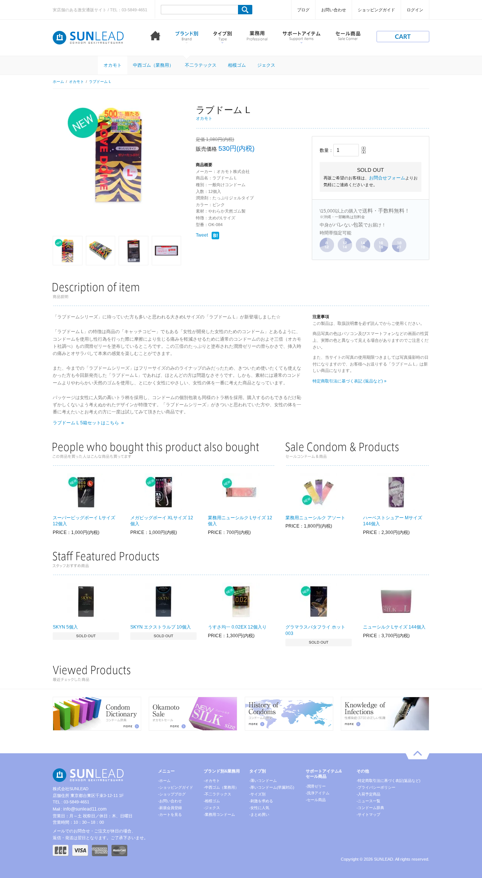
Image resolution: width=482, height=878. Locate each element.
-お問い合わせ (170, 801)
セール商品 (348, 37)
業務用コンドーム (257, 37)
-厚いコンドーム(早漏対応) (271, 787)
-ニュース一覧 (368, 801)
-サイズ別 (257, 794)
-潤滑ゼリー (316, 786)
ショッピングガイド (376, 10)
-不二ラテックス (217, 794)
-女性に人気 (259, 808)
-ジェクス (212, 808)
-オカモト (212, 781)
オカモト (113, 65)
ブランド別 (186, 37)
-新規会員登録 (170, 808)
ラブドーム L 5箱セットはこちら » (88, 422)
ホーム (155, 37)
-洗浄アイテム (317, 793)
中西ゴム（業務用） (153, 65)
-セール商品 (316, 800)
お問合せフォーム (387, 177)
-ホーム (164, 781)
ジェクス (266, 65)
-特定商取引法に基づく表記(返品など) (388, 781)
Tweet (202, 235)
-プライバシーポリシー (376, 787)
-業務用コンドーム (219, 814)
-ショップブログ (172, 794)
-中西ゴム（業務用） (221, 787)
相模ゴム (237, 65)
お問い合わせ (333, 10)
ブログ (303, 10)
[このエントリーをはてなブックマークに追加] (215, 235)
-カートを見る (170, 814)
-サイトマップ (368, 814)
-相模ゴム (212, 801)
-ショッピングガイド (175, 787)
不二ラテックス (201, 65)
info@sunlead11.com (85, 809)
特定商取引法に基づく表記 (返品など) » (349, 381)
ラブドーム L (100, 82)
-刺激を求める (261, 801)
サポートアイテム (301, 37)
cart (403, 36)
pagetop (417, 755)
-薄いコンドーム (263, 781)
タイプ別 (222, 37)
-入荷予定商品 (368, 794)
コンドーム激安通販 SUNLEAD (88, 37)
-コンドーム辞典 (370, 808)
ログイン (415, 10)
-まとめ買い (259, 814)
